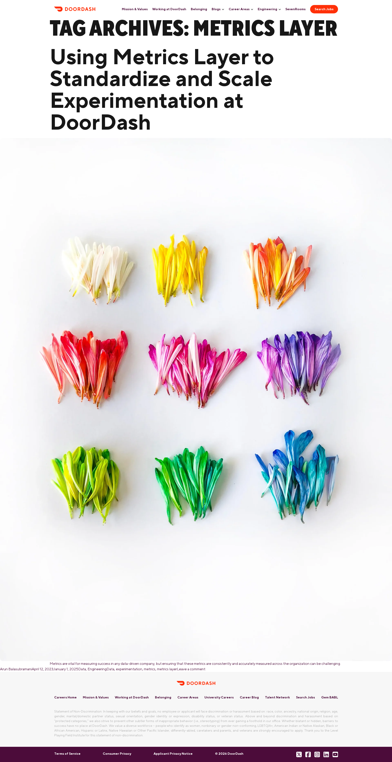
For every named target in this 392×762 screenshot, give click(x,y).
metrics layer (167, 669)
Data (82, 669)
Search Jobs (324, 9)
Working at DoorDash (169, 9)
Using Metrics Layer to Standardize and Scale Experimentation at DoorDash (162, 89)
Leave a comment (191, 669)
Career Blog (249, 697)
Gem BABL (329, 697)
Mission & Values (135, 9)
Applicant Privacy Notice (173, 753)
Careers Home (65, 697)
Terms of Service (67, 753)
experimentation (129, 669)
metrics (149, 669)
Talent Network (277, 697)
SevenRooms (295, 9)
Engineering (267, 9)
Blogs (216, 9)
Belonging (199, 9)
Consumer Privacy (117, 753)
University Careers (219, 697)
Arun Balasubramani (16, 669)
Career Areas (239, 9)
